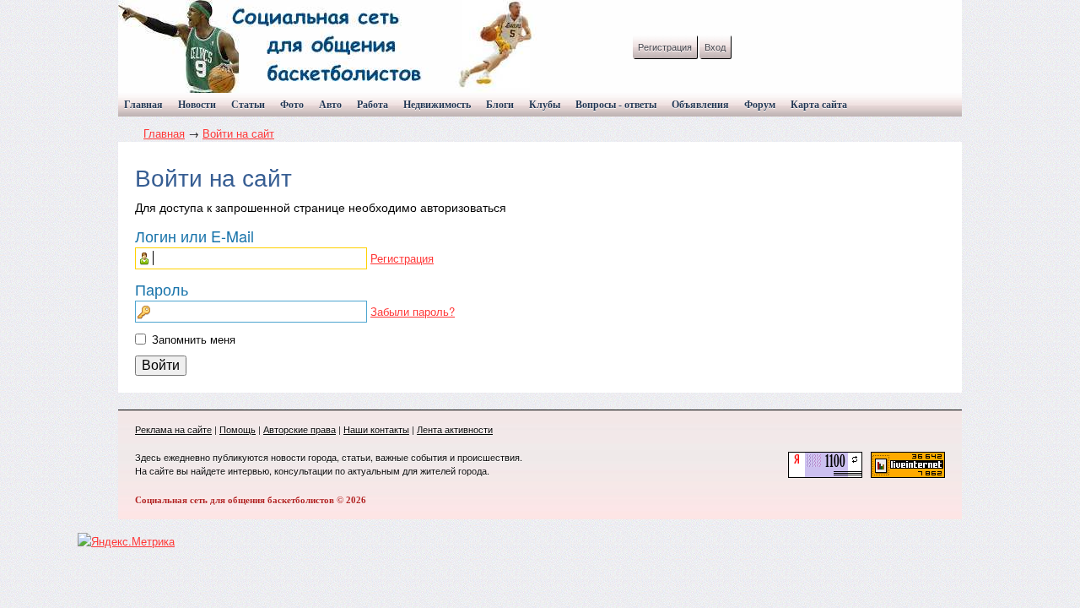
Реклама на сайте (173, 429)
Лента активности (455, 429)
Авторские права (299, 429)
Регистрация (665, 46)
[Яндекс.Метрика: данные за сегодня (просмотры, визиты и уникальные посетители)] (126, 541)
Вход (715, 46)
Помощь (237, 429)
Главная (164, 133)
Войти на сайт (238, 133)
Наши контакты (376, 429)
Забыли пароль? (412, 311)
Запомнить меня (193, 339)
